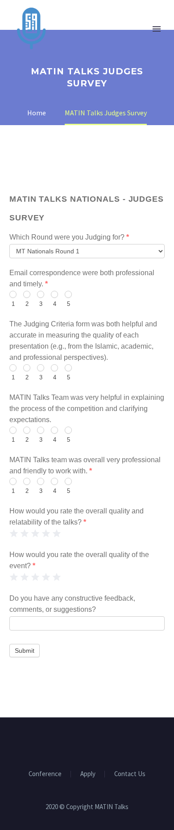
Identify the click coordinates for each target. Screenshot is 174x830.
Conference (45, 774)
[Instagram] (92, 741)
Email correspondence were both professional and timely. (81, 278)
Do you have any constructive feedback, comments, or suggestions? (72, 603)
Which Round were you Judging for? (69, 237)
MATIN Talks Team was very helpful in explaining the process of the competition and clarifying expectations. (86, 408)
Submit (24, 650)
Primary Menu (157, 29)
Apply (87, 774)
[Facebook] (69, 741)
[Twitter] (81, 741)
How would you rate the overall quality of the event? (79, 560)
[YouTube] (104, 741)
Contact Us (129, 774)
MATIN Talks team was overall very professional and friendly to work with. (85, 465)
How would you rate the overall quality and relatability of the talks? (76, 516)
